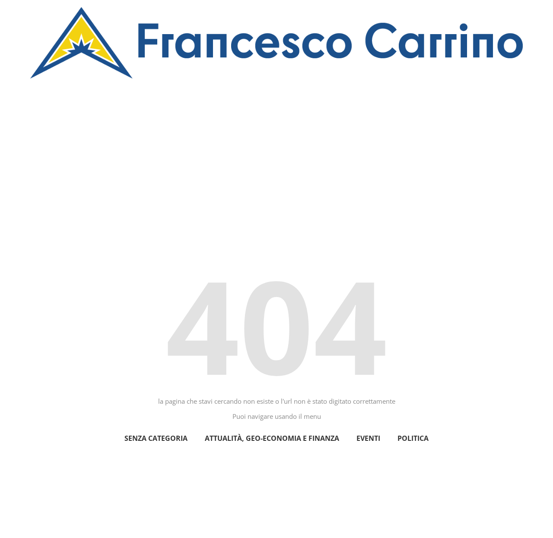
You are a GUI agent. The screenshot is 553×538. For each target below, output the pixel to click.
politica (413, 438)
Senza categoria (156, 438)
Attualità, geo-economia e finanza (272, 438)
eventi (368, 438)
